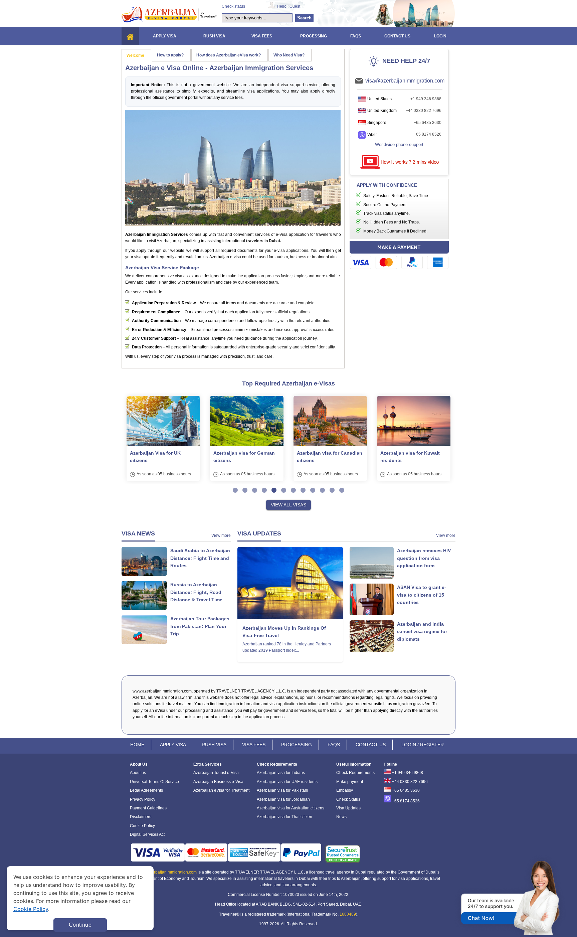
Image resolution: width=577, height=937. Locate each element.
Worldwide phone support (399, 144)
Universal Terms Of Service (154, 781)
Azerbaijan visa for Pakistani (282, 790)
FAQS (334, 744)
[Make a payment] (399, 256)
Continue (80, 925)
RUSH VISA (214, 744)
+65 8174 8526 (427, 134)
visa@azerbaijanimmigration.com (404, 81)
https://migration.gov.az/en (406, 703)
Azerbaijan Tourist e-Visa (216, 772)
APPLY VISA (173, 744)
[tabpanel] (163, 438)
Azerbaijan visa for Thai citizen (284, 816)
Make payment (349, 781)
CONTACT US (371, 744)
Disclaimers (140, 816)
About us (138, 772)
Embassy (344, 790)
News (341, 816)
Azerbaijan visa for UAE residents (287, 781)
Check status (233, 6)
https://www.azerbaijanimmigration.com (169, 14)
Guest (295, 6)
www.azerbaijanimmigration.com (167, 872)
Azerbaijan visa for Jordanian (283, 799)
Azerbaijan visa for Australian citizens (290, 808)
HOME (137, 744)
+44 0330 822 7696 (423, 110)
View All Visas (288, 504)
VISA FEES (253, 744)
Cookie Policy (142, 825)
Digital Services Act (147, 834)
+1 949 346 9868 (425, 99)
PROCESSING (296, 744)
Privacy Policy (142, 799)
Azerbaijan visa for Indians (281, 772)
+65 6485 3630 (427, 122)
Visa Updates (348, 808)
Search (304, 17)
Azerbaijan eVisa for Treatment (221, 790)
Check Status (348, 799)
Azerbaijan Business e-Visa (218, 781)
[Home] (130, 36)
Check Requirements (355, 772)
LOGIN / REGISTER (422, 744)
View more (221, 535)
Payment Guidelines (148, 808)
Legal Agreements (146, 790)
